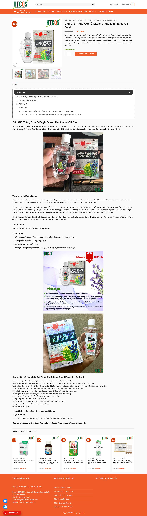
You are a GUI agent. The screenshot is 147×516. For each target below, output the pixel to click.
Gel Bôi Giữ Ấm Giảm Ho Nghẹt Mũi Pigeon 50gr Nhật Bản (97, 462)
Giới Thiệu (51, 11)
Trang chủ (68, 20)
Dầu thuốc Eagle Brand (20, 207)
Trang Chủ (41, 11)
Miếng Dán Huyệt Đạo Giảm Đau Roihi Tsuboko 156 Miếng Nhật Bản (122, 462)
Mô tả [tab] (14, 85)
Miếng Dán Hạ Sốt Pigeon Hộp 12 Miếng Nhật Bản (23, 461)
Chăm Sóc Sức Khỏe (109, 20)
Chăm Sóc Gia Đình (94, 20)
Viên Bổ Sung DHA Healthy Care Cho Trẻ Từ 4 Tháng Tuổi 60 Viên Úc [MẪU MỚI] (48, 462)
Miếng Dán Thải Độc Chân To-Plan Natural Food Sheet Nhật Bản (73, 462)
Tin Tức (92, 11)
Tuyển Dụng (101, 11)
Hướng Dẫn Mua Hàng (62, 487)
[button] (114, 5)
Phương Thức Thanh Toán (63, 491)
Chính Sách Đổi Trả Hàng (63, 495)
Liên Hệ (110, 11)
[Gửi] (93, 4)
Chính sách (61, 11)
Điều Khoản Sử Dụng (62, 499)
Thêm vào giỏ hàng (86, 54)
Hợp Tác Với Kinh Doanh (78, 11)
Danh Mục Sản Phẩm (79, 20)
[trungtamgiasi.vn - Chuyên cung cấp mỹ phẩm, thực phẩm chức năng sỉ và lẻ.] (22, 4)
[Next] (58, 42)
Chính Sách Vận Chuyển (63, 503)
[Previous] (16, 42)
